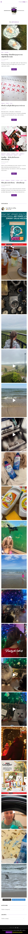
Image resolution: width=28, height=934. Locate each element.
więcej (13, 69)
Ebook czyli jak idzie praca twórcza (13, 105)
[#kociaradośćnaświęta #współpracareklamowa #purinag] (14, 675)
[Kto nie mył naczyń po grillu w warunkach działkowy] (14, 503)
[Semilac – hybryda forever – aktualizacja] (14, 138)
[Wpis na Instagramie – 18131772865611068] (14, 332)
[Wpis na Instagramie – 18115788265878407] (14, 400)
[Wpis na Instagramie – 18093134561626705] (14, 366)
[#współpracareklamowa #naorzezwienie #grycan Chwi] (14, 263)
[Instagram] (21, 2)
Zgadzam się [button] (8, 932)
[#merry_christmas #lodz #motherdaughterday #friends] (14, 743)
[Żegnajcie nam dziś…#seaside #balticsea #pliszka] (14, 881)
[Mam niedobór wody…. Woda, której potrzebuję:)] (14, 572)
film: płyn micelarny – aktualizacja (12, 183)
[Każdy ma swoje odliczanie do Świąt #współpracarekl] (14, 709)
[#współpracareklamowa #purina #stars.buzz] (14, 229)
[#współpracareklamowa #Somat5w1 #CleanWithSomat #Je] (14, 434)
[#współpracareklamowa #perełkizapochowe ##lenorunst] (14, 812)
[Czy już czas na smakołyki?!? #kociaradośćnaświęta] (14, 606)
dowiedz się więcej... (18, 932)
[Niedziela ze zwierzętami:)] (14, 537)
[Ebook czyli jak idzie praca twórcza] (14, 88)
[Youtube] (23, 2)
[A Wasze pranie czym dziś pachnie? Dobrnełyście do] (14, 469)
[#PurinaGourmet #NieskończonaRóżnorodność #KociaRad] (14, 778)
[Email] (24, 2)
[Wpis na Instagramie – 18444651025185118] (14, 297)
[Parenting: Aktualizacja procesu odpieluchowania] (14, 37)
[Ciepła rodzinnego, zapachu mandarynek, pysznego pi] (14, 640)
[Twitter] (20, 2)
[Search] (26, 2)
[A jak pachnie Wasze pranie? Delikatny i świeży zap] (14, 846)
